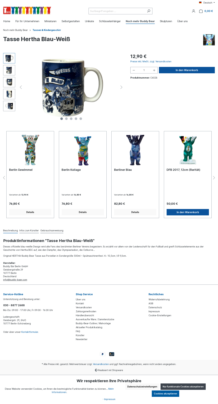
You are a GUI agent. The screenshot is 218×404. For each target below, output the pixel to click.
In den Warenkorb (187, 70)
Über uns (80, 299)
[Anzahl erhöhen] (154, 70)
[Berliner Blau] (135, 150)
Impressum (154, 311)
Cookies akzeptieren (165, 393)
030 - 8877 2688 (14, 305)
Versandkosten (84, 307)
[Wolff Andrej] (209, 39)
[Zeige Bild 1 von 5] (61, 118)
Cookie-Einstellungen (160, 315)
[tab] (10, 230)
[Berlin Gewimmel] (30, 150)
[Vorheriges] (20, 87)
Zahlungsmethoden (86, 311)
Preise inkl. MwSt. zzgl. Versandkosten (150, 61)
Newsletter (81, 339)
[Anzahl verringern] (133, 70)
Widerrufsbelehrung (159, 299)
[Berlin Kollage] (83, 150)
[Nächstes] (121, 87)
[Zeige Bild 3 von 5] (71, 118)
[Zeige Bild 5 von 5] (80, 118)
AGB (151, 303)
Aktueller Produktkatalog (89, 327)
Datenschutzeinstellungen (142, 386)
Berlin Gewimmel (21, 169)
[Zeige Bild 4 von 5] (76, 118)
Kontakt (80, 303)
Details (30, 212)
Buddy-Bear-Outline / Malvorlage (93, 323)
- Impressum (109, 399)
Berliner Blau (123, 169)
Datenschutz (155, 307)
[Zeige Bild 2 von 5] (66, 118)
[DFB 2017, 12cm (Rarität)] (188, 150)
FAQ (78, 331)
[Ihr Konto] (193, 11)
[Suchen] (148, 11)
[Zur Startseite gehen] (27, 10)
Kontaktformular (29, 332)
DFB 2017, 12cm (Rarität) (183, 169)
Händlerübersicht (85, 315)
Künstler (80, 335)
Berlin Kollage (71, 169)
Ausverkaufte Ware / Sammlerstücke (95, 319)
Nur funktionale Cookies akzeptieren (183, 386)
